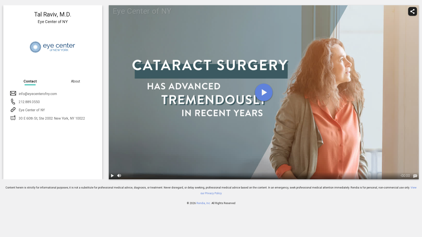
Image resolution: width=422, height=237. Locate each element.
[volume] (119, 175)
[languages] (415, 176)
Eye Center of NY (32, 110)
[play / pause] (112, 175)
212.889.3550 (29, 102)
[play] (264, 92)
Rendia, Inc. (203, 203)
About (75, 81)
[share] (412, 11)
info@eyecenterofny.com (38, 94)
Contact (30, 81)
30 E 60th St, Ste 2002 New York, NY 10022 (52, 118)
